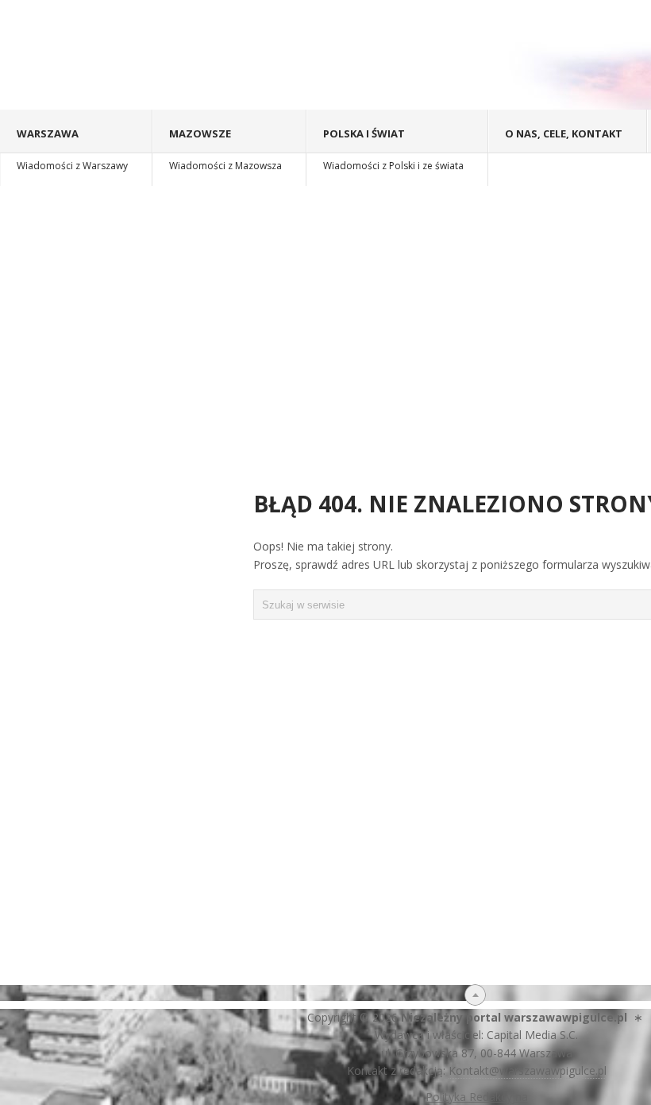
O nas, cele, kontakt (563, 133)
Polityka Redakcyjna (477, 1096)
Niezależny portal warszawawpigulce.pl (514, 1017)
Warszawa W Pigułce (199, 55)
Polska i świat (393, 149)
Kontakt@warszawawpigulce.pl (528, 1070)
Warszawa (72, 149)
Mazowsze (225, 149)
